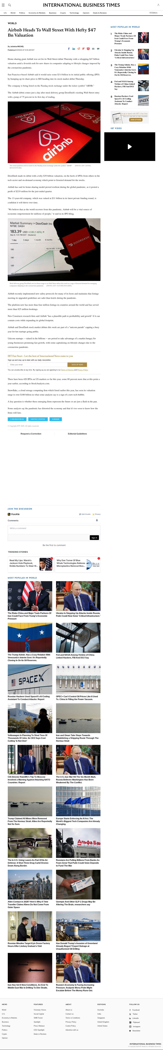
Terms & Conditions (73, 1018)
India (99, 1014)
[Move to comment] (98, 48)
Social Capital (39, 1014)
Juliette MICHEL (17, 46)
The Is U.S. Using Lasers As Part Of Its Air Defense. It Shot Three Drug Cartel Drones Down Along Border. (28, 863)
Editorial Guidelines (77, 434)
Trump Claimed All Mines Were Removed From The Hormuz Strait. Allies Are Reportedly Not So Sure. (30, 821)
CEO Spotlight (39, 1030)
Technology (74, 13)
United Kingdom (103, 1022)
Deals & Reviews (100, 13)
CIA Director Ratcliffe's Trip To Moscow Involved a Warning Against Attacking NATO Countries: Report (29, 780)
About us (69, 1010)
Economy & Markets (37, 13)
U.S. (5, 13)
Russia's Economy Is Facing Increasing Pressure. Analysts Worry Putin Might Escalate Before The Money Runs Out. (75, 988)
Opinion (86, 13)
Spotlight (37, 1022)
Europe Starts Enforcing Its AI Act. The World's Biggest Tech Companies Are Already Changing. (78, 821)
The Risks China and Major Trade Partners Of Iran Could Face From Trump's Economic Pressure (29, 616)
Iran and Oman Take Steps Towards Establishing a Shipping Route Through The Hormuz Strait (77, 738)
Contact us (70, 1014)
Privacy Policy (82, 370)
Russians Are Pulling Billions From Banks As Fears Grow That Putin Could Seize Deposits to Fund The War (77, 863)
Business (52, 13)
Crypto (63, 13)
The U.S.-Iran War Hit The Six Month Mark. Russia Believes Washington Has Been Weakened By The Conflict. (76, 780)
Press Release (39, 1026)
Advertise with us (72, 1030)
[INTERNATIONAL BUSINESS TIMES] (81, 5)
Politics (22, 13)
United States (102, 1026)
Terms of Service (67, 370)
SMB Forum (38, 1018)
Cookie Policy (71, 1026)
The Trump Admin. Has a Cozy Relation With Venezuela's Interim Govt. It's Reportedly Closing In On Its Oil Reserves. (29, 657)
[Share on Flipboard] (83, 48)
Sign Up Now (136, 120)
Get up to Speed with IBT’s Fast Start (134, 114)
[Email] (93, 48)
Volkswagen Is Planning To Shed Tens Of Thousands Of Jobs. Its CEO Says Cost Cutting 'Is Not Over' (27, 738)
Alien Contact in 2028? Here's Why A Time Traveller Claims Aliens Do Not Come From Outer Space (28, 904)
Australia (100, 1010)
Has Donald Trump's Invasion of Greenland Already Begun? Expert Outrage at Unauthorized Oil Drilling (77, 946)
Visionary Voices (40, 1010)
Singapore (101, 1018)
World (13, 13)
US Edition (153, 13)
